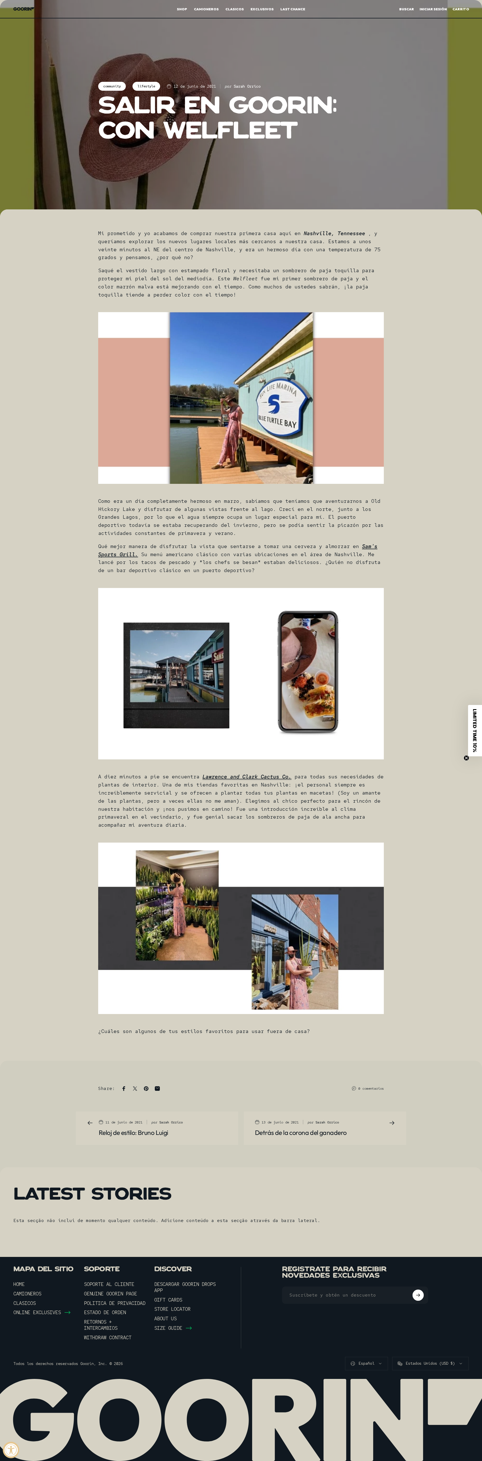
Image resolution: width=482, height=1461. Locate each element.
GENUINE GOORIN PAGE (110, 1294)
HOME (19, 1284)
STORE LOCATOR (172, 1309)
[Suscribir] (418, 1295)
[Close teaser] (466, 758)
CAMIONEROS (27, 1294)
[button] (475, 730)
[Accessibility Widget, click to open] (11, 1450)
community (112, 86)
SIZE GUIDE (168, 1328)
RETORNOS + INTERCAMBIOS (100, 1325)
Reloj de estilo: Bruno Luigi (133, 1132)
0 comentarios (371, 1088)
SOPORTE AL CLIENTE (109, 1284)
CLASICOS (24, 1303)
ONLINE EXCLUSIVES (37, 1312)
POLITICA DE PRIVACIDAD (114, 1303)
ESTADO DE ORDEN (105, 1312)
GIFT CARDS (168, 1300)
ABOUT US (165, 1319)
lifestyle (146, 86)
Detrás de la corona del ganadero (300, 1132)
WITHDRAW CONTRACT (107, 1338)
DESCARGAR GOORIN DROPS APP (185, 1287)
